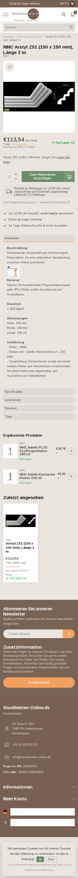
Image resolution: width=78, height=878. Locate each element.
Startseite (8, 37)
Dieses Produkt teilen (53, 202)
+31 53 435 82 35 (24, 745)
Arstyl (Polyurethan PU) (30, 37)
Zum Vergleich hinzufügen (19, 202)
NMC (6, 56)
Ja (40, 859)
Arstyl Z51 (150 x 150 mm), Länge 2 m (20, 547)
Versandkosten (19, 144)
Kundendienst (39, 682)
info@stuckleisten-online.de (31, 757)
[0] (72, 14)
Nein (51, 859)
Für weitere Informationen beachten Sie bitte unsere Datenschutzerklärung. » (40, 867)
